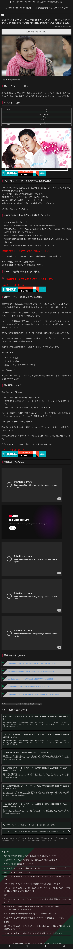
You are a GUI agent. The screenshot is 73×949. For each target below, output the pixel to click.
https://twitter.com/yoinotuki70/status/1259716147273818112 (29, 687)
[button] (67, 520)
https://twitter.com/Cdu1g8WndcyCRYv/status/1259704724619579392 (32, 694)
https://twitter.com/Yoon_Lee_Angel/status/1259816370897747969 (31, 663)
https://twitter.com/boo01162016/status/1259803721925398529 (30, 671)
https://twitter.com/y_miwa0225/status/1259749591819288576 (29, 679)
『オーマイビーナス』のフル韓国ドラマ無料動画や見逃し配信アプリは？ (22, 704)
